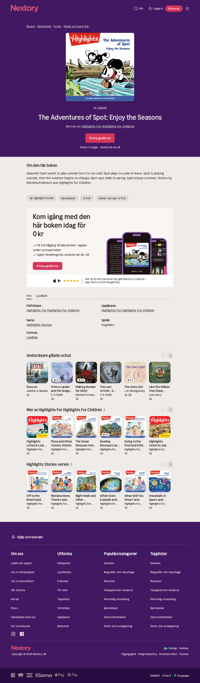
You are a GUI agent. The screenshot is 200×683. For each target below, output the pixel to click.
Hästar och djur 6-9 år (76, 26)
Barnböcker (44, 26)
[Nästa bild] (170, 355)
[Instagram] (13, 634)
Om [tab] (29, 296)
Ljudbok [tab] (41, 296)
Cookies (184, 654)
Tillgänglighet (128, 654)
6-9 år (57, 26)
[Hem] (71, 8)
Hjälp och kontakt (30, 537)
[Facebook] (22, 634)
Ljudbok (32, 337)
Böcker (31, 26)
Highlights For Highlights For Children (107, 126)
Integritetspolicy (147, 654)
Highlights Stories (39, 325)
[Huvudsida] (187, 8)
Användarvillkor (168, 654)
